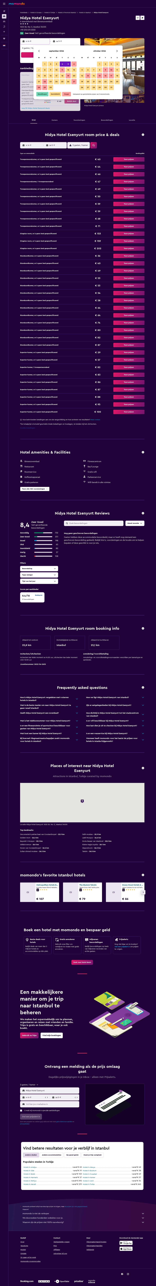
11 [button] (62, 70)
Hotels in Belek (29, 1174)
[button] (4, 3)
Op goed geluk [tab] (72, 1155)
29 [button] (45, 87)
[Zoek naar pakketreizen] (4, 26)
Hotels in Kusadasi (90, 1174)
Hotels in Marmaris (31, 1177)
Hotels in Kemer (89, 1177)
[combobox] (52, 1090)
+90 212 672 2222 (27, 30)
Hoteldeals (23, 12)
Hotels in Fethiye (30, 1181)
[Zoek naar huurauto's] (4, 21)
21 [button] (39, 82)
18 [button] (62, 76)
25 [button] (62, 82)
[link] (82, 962)
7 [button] (38, 70)
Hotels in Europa (35, 12)
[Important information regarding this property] (142, 628)
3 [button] (56, 64)
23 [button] (50, 82)
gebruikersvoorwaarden (64, 1121)
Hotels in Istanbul (85, 12)
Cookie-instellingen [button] (27, 428)
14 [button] (39, 76)
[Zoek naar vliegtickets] (4, 11)
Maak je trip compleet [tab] (93, 1155)
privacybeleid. (25, 1124)
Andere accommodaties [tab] (51, 1155)
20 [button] (74, 76)
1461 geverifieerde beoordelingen (50, 33)
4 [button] (62, 64)
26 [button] (68, 82)
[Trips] (4, 38)
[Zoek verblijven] (4, 16)
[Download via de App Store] (126, 1249)
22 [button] (45, 82)
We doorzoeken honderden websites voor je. (43, 1218)
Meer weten (95, 420)
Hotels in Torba (88, 1184)
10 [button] (56, 70)
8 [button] (44, 70)
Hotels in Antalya (30, 1167)
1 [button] (44, 64)
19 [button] (68, 76)
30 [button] (50, 87)
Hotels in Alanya (89, 1167)
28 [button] (39, 87)
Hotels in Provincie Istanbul (67, 12)
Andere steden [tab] (31, 1155)
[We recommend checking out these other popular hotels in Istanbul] (142, 875)
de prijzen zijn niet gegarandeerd (76, 1206)
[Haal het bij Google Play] (126, 1243)
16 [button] (51, 76)
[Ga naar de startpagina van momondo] (17, 3)
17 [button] (56, 76)
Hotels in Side (29, 1171)
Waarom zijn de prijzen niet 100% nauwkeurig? (43, 1222)
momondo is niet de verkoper (36, 1214)
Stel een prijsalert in (122, 947)
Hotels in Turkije (49, 12)
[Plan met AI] (4, 31)
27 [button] (74, 82)
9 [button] (50, 70)
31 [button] (111, 87)
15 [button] (45, 76)
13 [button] (74, 70)
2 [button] (50, 64)
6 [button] (74, 64)
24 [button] (56, 82)
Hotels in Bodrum (89, 1171)
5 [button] (68, 64)
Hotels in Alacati (30, 1184)
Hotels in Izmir (88, 1181)
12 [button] (68, 70)
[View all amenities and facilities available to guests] (142, 452)
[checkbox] (32, 597)
